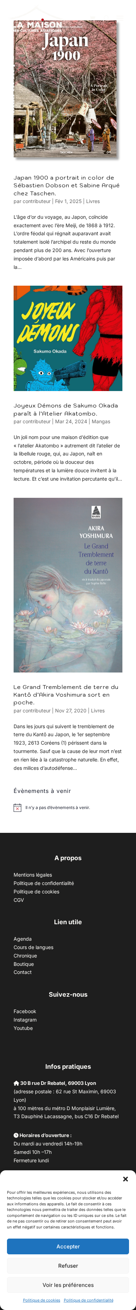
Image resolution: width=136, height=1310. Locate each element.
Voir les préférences (68, 1285)
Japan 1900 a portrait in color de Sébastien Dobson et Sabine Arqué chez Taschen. (67, 185)
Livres (93, 201)
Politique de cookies (41, 1300)
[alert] (57, 808)
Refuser (68, 1265)
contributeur (37, 201)
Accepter (68, 1246)
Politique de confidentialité (88, 1300)
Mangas (101, 421)
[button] (125, 1179)
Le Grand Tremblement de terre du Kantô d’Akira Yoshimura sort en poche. (66, 694)
